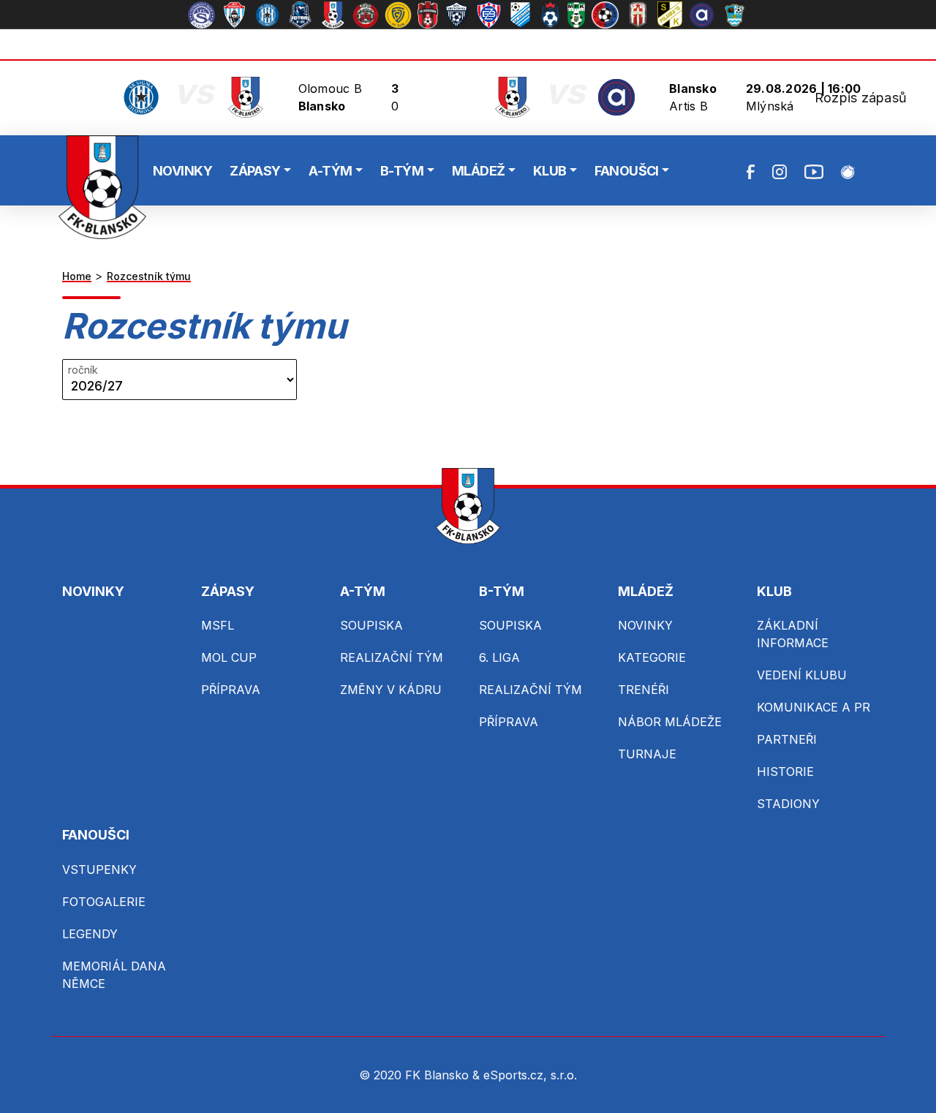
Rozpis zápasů (861, 97)
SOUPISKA (371, 625)
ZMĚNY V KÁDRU (391, 689)
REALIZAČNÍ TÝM (391, 657)
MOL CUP (229, 657)
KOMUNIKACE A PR (813, 707)
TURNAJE (647, 754)
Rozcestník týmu (149, 276)
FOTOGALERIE (104, 901)
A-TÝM (330, 170)
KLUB (550, 170)
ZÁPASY (255, 170)
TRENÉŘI (643, 689)
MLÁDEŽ (478, 170)
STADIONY (788, 803)
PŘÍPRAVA (230, 689)
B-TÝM (401, 170)
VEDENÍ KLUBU (802, 675)
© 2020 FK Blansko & (421, 1075)
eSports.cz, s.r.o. (530, 1075)
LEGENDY (90, 934)
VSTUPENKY (99, 869)
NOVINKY (182, 170)
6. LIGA (499, 657)
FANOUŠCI (627, 170)
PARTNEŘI (787, 739)
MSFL (217, 625)
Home (76, 276)
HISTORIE (785, 771)
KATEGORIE (652, 657)
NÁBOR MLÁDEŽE (670, 721)
